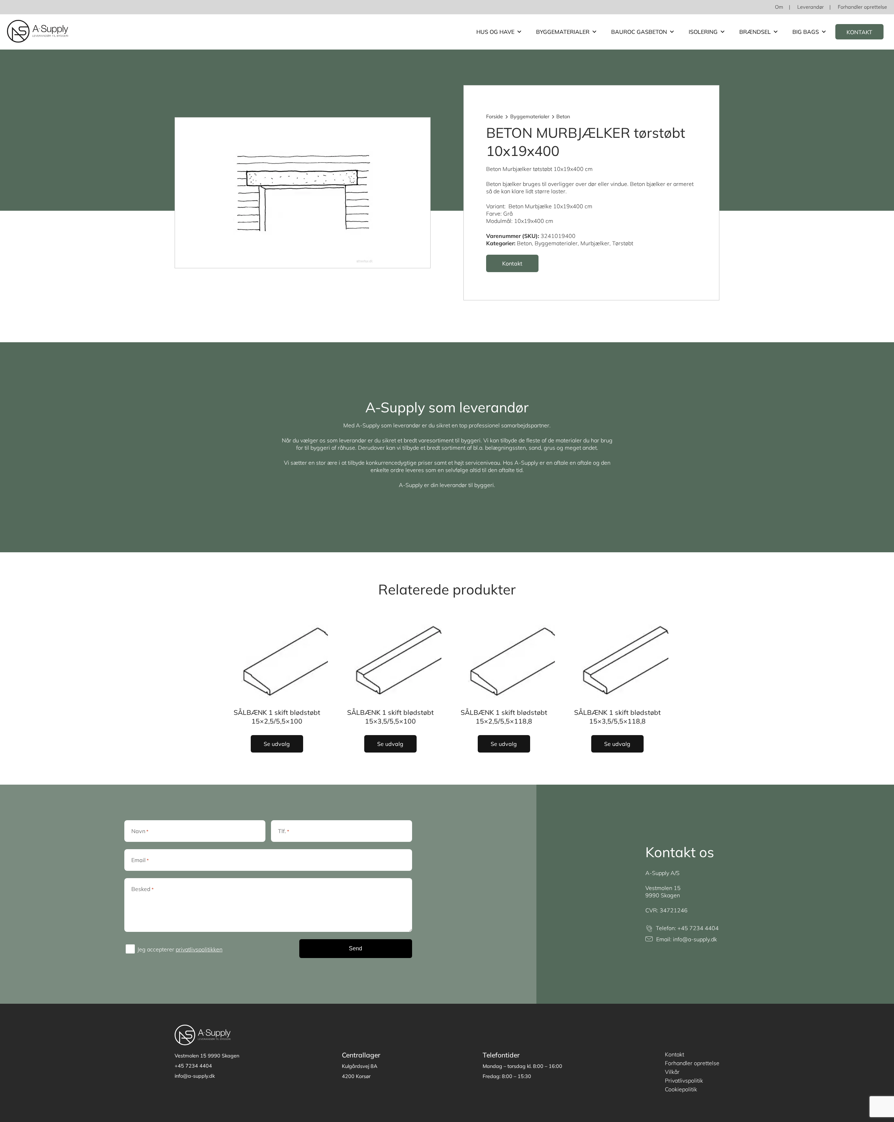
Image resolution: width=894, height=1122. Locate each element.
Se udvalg (277, 743)
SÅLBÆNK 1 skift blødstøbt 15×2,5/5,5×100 (277, 716)
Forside (494, 116)
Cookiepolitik (681, 1089)
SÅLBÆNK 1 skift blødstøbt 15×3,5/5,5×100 (390, 716)
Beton (563, 116)
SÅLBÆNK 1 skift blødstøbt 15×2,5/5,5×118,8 (504, 716)
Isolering (703, 31)
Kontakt (859, 32)
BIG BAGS (805, 31)
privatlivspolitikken (199, 949)
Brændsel (755, 31)
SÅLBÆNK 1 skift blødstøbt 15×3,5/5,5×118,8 (617, 716)
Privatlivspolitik (684, 1080)
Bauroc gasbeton (639, 31)
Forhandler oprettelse (862, 7)
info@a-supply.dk (695, 939)
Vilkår (672, 1071)
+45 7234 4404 (698, 928)
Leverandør (810, 7)
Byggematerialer (562, 31)
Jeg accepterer (179, 949)
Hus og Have (495, 31)
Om (779, 7)
